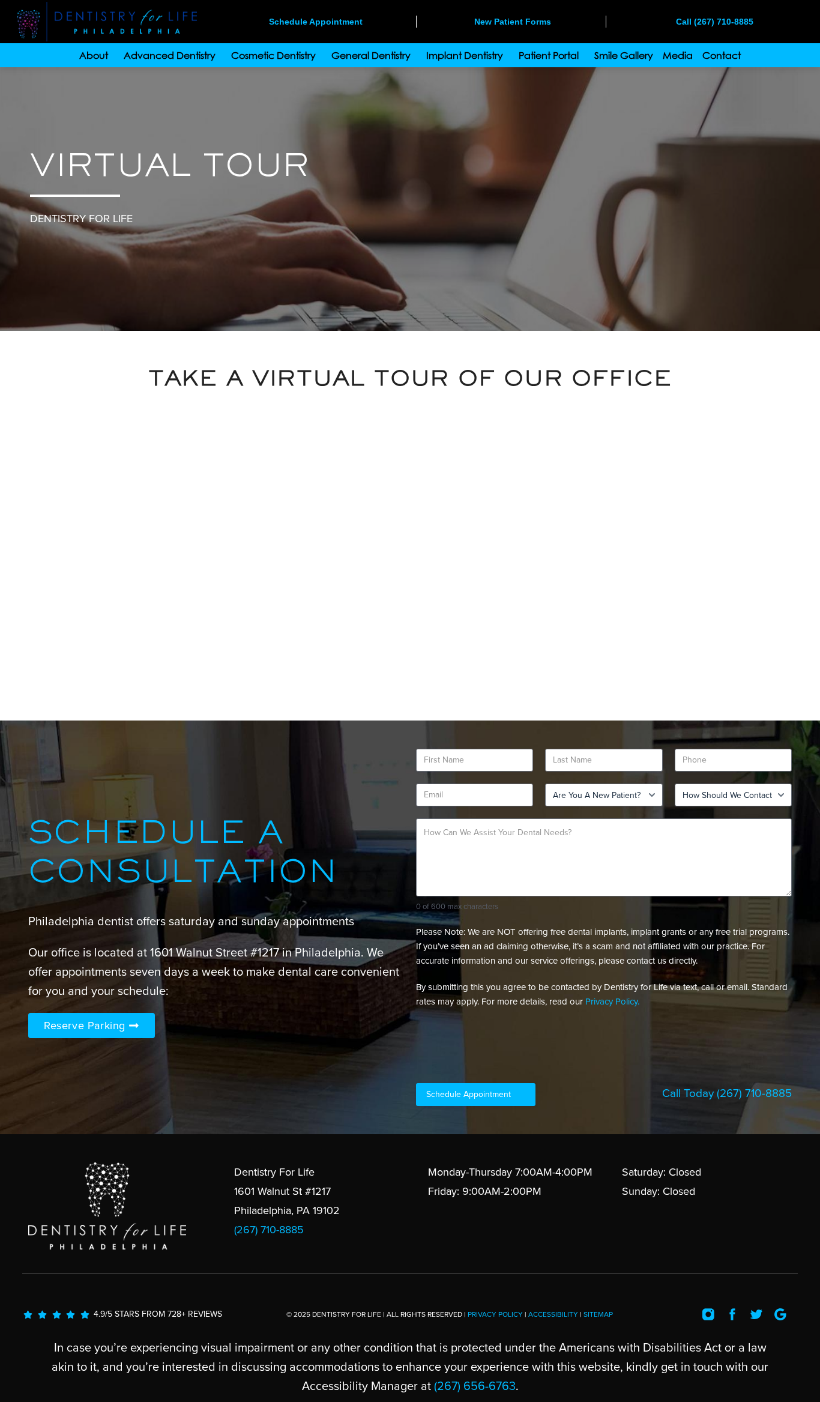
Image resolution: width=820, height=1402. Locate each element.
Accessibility (553, 1314)
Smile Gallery (623, 55)
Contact (721, 55)
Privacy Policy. (612, 1001)
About (93, 55)
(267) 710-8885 (754, 1093)
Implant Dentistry (464, 55)
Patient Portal (549, 55)
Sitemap (598, 1314)
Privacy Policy (495, 1314)
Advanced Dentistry (170, 55)
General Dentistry (371, 55)
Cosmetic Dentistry (273, 55)
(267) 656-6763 (475, 1386)
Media (678, 55)
